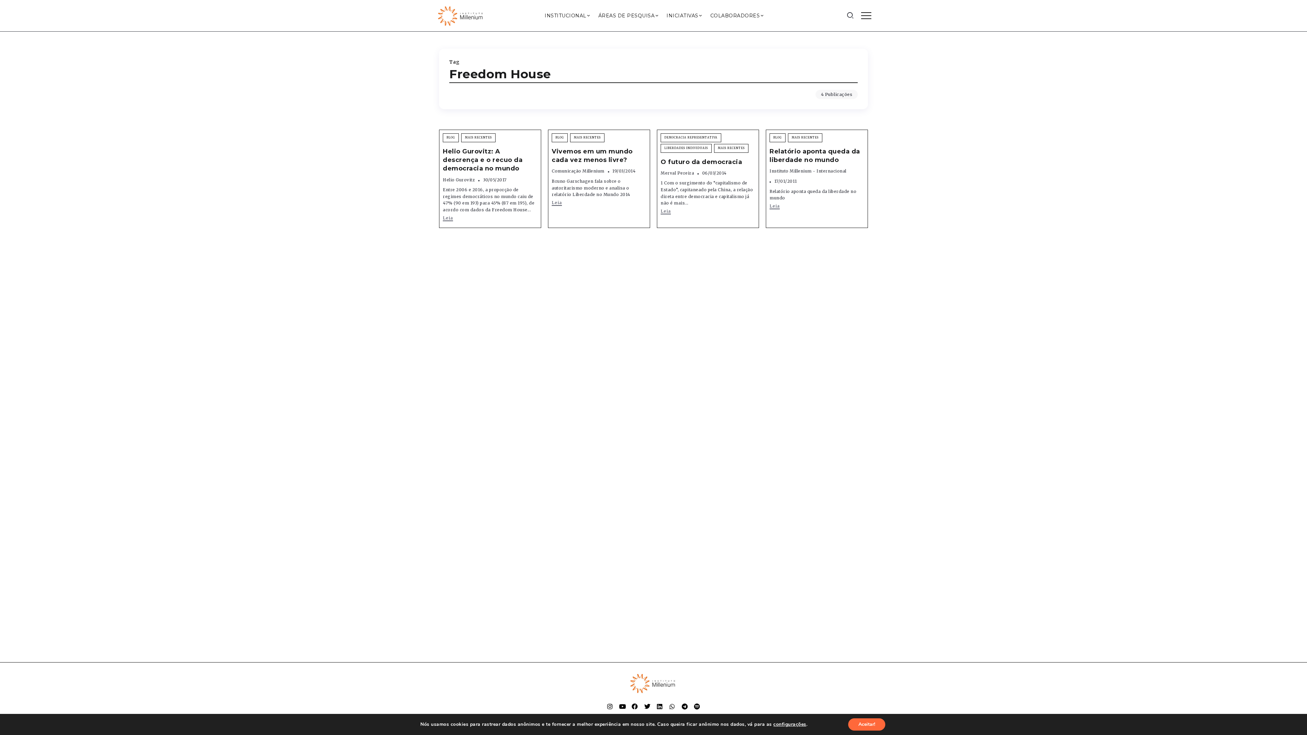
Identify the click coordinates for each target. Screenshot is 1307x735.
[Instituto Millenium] (461, 15)
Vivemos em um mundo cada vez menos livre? (592, 156)
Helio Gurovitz (459, 179)
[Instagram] (610, 706)
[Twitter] (647, 706)
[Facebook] (635, 706)
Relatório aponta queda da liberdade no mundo (815, 156)
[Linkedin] (660, 706)
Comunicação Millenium (578, 171)
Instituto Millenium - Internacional (808, 171)
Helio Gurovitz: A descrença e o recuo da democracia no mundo (482, 160)
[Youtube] (622, 706)
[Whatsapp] (672, 706)
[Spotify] (697, 706)
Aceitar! (866, 724)
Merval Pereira (677, 173)
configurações (789, 724)
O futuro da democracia (701, 162)
